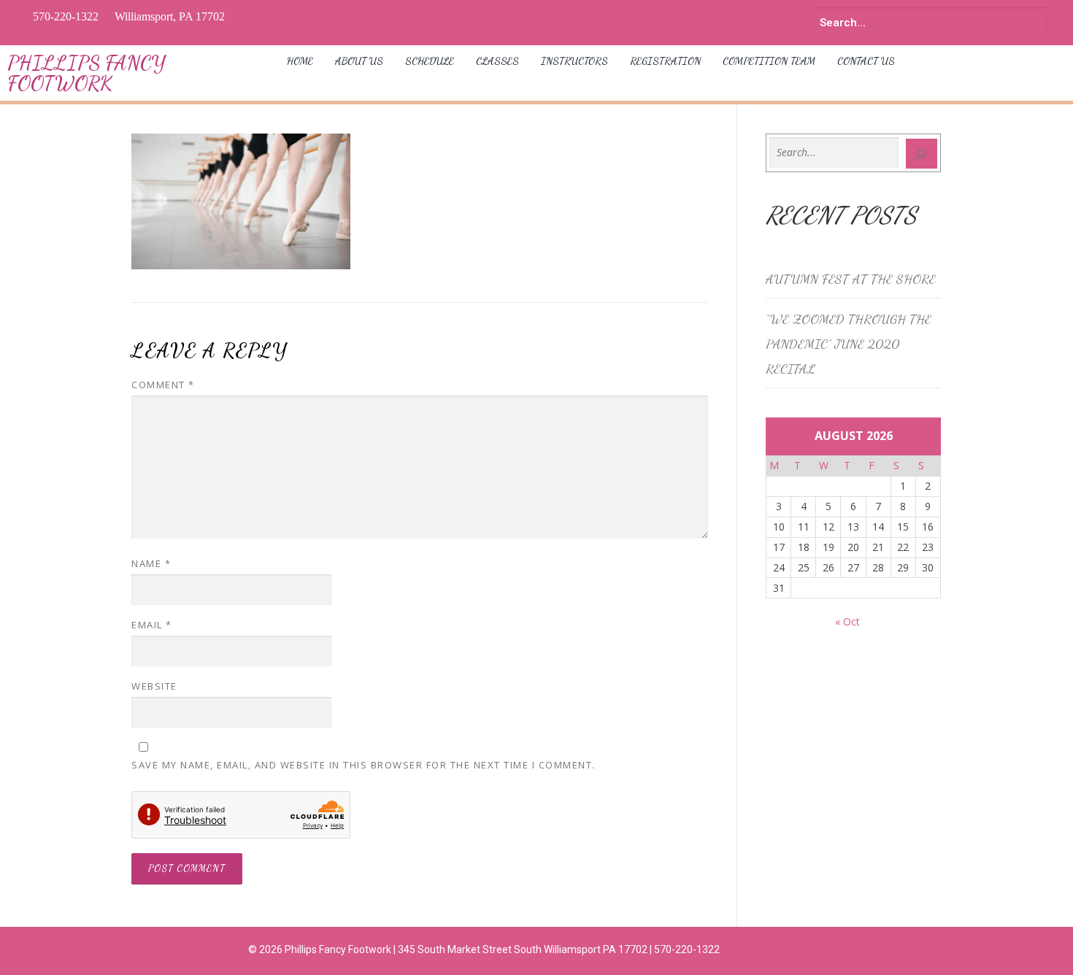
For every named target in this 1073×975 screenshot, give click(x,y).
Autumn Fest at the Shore (851, 279)
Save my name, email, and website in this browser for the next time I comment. (363, 764)
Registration (665, 61)
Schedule (429, 61)
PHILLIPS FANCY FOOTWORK (86, 73)
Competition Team (769, 61)
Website (154, 686)
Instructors (574, 61)
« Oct (847, 621)
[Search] (922, 154)
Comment (163, 384)
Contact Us (866, 61)
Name (151, 563)
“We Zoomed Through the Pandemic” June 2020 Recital (848, 344)
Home (300, 61)
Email (151, 624)
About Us (359, 61)
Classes (497, 61)
